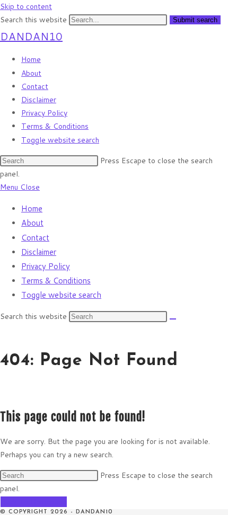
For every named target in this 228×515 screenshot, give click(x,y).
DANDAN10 (31, 36)
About (32, 222)
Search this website (34, 19)
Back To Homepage (34, 501)
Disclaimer (38, 252)
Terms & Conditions (56, 280)
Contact (35, 237)
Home (31, 208)
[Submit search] (173, 319)
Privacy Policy (45, 266)
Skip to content (26, 6)
